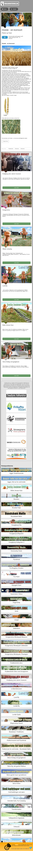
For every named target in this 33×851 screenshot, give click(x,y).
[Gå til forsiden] (10, 5)
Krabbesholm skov (16, 663)
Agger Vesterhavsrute (16, 473)
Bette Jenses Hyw (7, 325)
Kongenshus (6, 210)
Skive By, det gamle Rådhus (16, 766)
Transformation (16, 809)
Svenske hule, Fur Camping (16, 801)
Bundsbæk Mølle (16, 516)
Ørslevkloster (16, 835)
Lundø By (16, 706)
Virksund (16, 826)
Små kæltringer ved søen (16, 792)
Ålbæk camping (7, 249)
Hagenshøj (5, 141)
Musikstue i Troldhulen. (16, 732)
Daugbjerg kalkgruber (16, 533)
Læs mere (16, 187)
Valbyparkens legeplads (16, 818)
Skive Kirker (16, 783)
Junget (16, 620)
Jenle (16, 611)
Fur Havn (16, 576)
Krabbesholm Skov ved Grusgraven (16, 671)
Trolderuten (10, 148)
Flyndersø (16, 559)
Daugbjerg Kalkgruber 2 (16, 542)
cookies (16, 844)
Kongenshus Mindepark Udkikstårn (16, 645)
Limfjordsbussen (16, 689)
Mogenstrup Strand (16, 723)
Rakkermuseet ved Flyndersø (16, 740)
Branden (16, 499)
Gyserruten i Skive (16, 594)
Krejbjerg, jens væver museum (11, 174)
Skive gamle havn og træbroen (16, 775)
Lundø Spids (16, 714)
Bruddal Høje (16, 507)
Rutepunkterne (7, 466)
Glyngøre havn (16, 585)
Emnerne (17, 148)
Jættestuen (16, 628)
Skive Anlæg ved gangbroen (10, 362)
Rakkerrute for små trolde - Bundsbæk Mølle (16, 749)
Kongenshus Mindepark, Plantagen (16, 654)
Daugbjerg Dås (16, 525)
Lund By (4, 286)
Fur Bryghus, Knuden (16, 568)
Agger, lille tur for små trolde (16, 482)
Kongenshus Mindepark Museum (16, 637)
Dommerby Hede (16, 551)
